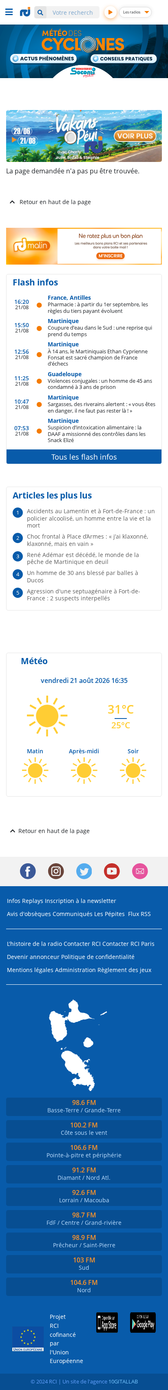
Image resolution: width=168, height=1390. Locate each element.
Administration (75, 970)
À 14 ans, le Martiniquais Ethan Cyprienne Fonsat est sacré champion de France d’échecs (98, 357)
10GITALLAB (123, 1381)
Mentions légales (30, 970)
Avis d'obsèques (29, 914)
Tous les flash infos (84, 457)
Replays (32, 901)
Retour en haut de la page (55, 202)
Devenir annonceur (33, 957)
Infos (13, 901)
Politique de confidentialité (98, 957)
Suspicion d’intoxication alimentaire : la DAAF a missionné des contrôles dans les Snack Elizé (97, 433)
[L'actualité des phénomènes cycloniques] (43, 59)
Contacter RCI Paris (128, 944)
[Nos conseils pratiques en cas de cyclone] (124, 59)
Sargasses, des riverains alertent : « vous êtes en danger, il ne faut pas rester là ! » (101, 407)
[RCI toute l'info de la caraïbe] (26, 12)
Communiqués (73, 914)
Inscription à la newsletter (80, 901)
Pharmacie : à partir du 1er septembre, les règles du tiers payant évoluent (98, 307)
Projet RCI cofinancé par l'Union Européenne (60, 1339)
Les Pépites (109, 914)
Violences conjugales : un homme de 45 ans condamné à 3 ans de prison (100, 384)
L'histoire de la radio (34, 944)
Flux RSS (139, 914)
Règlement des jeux (124, 970)
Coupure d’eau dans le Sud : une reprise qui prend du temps (100, 330)
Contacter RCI (82, 944)
